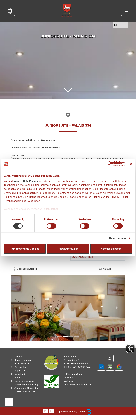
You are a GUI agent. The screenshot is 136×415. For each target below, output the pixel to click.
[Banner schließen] (131, 164)
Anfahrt (18, 377)
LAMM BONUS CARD (25, 391)
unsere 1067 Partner (25, 181)
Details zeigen (117, 238)
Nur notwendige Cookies (24, 248)
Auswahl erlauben (68, 248)
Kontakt (18, 356)
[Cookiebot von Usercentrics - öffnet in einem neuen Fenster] (110, 163)
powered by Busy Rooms (72, 411)
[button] (68, 90)
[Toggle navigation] (126, 11)
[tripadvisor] (110, 367)
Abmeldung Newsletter (26, 388)
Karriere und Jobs (23, 360)
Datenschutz (21, 367)
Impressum (20, 370)
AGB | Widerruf (22, 363)
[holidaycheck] (101, 367)
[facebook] (101, 358)
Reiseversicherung (24, 381)
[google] (119, 367)
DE (116, 25)
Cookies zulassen (111, 248)
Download (19, 374)
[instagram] (110, 358)
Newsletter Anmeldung (26, 384)
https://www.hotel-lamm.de (78, 384)
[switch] (51, 226)
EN (124, 25)
